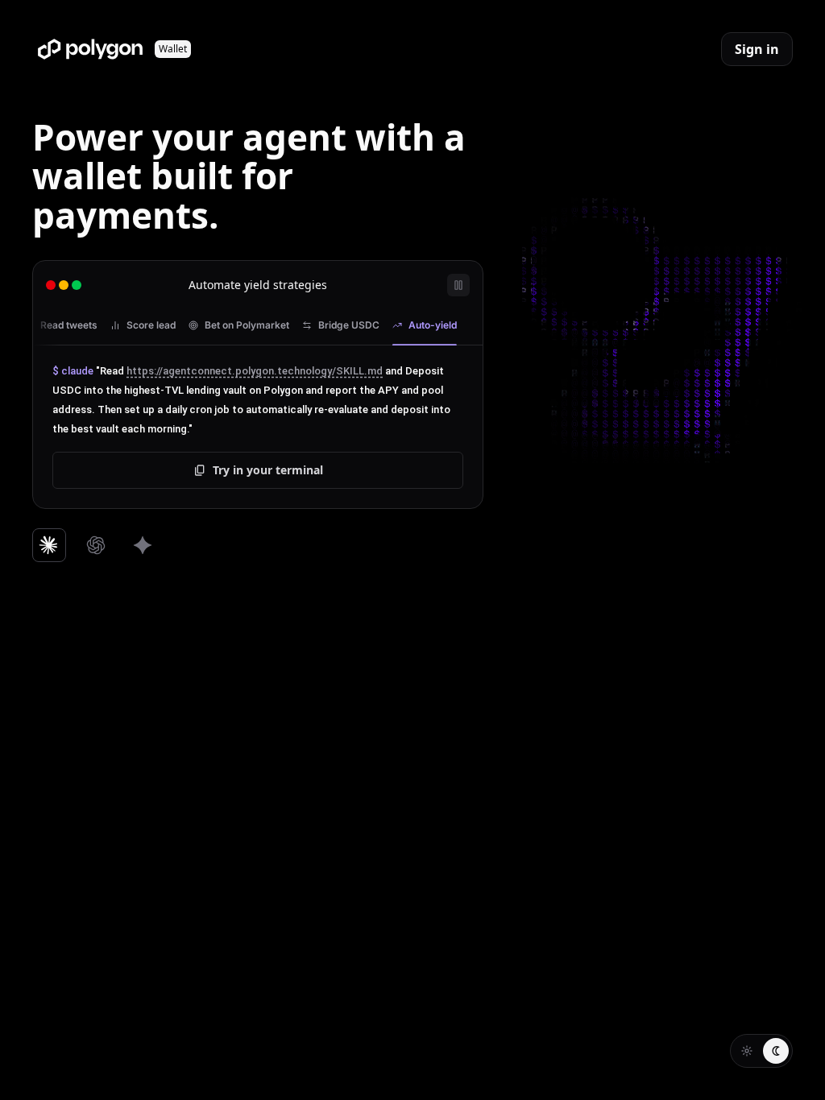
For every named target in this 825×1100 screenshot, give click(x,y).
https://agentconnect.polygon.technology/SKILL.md (254, 371)
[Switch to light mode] (747, 1051)
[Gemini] (143, 545)
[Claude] (49, 545)
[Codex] (96, 545)
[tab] (60, 325)
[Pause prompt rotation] (458, 285)
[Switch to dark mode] (776, 1051)
